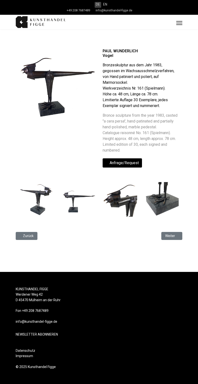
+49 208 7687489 (78, 10)
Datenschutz (25, 351)
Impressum (24, 356)
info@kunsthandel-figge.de (114, 10)
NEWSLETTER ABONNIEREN (37, 334)
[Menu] (179, 23)
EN (105, 4)
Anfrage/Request (124, 163)
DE (98, 4)
